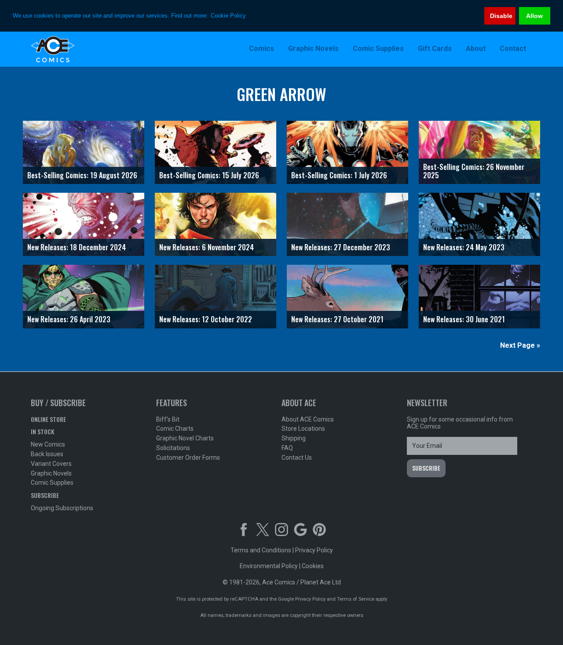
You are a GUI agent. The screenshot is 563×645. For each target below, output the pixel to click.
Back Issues (47, 454)
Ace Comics (88, 49)
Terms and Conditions (260, 550)
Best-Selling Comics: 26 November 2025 (473, 171)
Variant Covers (51, 463)
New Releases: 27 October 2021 (337, 319)
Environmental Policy (269, 565)
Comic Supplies (52, 482)
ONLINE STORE (48, 419)
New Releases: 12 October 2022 (205, 319)
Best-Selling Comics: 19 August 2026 (82, 175)
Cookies (313, 565)
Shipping (294, 438)
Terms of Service (355, 599)
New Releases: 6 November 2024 (206, 247)
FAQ (287, 447)
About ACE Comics (308, 419)
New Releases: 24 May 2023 (464, 247)
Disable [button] (501, 15)
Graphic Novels (51, 473)
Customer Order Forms (188, 457)
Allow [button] (534, 15)
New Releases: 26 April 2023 (68, 319)
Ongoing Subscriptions (62, 508)
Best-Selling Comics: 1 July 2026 (339, 175)
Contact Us (297, 457)
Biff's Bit (167, 419)
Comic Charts (175, 428)
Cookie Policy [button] (228, 15)
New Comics (48, 444)
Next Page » (520, 345)
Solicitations (173, 447)
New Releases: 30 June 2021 (464, 319)
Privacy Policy (314, 550)
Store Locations (303, 428)
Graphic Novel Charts (185, 438)
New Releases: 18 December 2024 (76, 247)
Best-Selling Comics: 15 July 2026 (209, 175)
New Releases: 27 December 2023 (340, 247)
